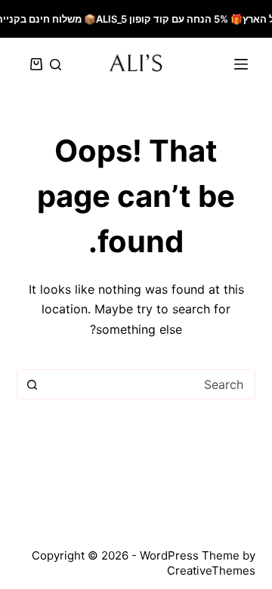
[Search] (55, 64)
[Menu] (241, 64)
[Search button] (32, 384)
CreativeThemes (211, 570)
